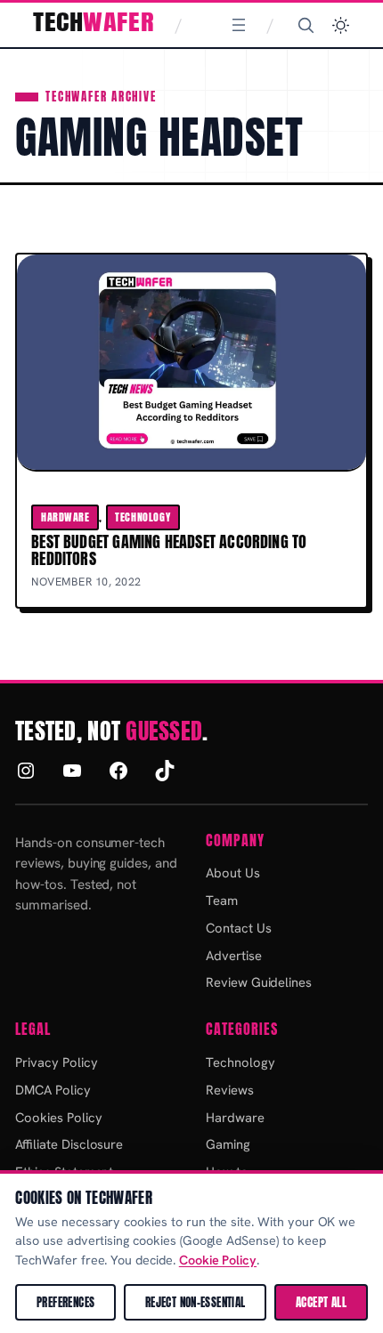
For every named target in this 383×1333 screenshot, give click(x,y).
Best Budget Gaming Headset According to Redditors (168, 550)
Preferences (65, 1302)
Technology (142, 517)
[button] (340, 25)
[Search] (305, 25)
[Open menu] (238, 25)
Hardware (65, 517)
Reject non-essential (195, 1302)
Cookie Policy (218, 1260)
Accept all (321, 1302)
